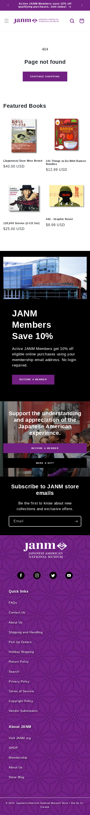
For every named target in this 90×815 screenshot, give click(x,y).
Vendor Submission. (24, 710)
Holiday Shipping (21, 652)
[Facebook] (21, 576)
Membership (18, 757)
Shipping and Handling (26, 632)
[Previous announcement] (8, 5)
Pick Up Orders (20, 642)
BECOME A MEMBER (33, 379)
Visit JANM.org (20, 738)
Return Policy (19, 661)
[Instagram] (37, 576)
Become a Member (45, 448)
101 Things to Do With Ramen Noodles (66, 163)
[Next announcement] (82, 5)
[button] (72, 21)
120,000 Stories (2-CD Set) (21, 223)
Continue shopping (45, 76)
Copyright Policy (21, 701)
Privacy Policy (19, 681)
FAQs (13, 602)
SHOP (13, 747)
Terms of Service (21, 691)
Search (14, 671)
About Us (15, 622)
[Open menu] (6, 21)
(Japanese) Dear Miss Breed (22, 160)
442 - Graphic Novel (59, 219)
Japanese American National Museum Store (42, 803)
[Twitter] (53, 576)
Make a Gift (45, 463)
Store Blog (16, 777)
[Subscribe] (76, 521)
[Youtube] (69, 576)
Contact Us (17, 612)
